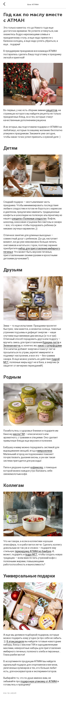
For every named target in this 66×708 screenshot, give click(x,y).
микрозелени (44, 450)
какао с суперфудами (50, 345)
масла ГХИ (19, 434)
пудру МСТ (31, 554)
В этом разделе (15, 641)
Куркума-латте (51, 342)
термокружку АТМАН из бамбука (33, 551)
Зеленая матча (11, 345)
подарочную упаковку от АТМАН (38, 681)
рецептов (51, 110)
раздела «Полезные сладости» (29, 218)
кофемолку (36, 467)
